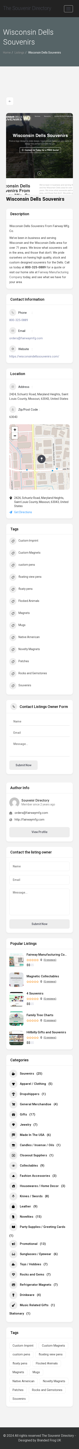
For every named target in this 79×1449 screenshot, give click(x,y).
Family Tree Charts (40, 1015)
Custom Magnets (29, 552)
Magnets (24, 613)
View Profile (39, 832)
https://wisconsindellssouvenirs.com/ (34, 356)
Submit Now (39, 924)
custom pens (26, 564)
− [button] (15, 435)
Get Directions (23, 512)
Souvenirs (24, 685)
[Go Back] (10, 101)
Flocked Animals (28, 600)
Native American (29, 637)
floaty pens (25, 588)
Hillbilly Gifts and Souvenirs (46, 1032)
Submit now (23, 765)
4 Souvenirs (35, 993)
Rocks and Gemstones (32, 673)
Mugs (22, 625)
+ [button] (15, 429)
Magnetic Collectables (43, 976)
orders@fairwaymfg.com (26, 338)
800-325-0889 (18, 320)
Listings (19, 52)
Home (7, 52)
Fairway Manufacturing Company (47, 954)
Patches (23, 661)
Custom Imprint (28, 540)
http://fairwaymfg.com (29, 819)
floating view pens (30, 576)
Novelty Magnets (29, 649)
